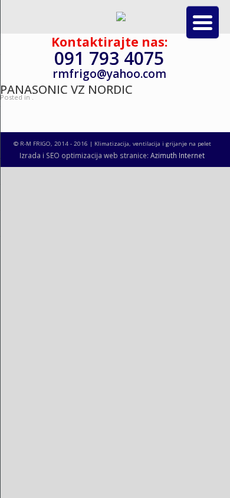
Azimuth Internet (177, 155)
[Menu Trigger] (202, 22)
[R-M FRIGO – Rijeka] (121, 18)
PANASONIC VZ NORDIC (66, 89)
